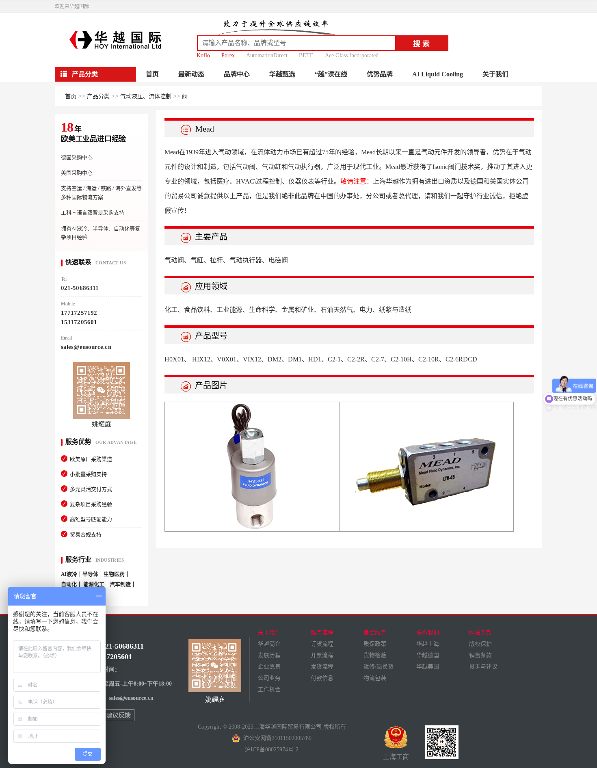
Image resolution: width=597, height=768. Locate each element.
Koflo (203, 55)
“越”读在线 (331, 74)
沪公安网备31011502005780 (275, 738)
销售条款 (480, 655)
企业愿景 (269, 667)
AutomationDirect (267, 55)
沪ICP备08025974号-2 (271, 749)
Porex (228, 55)
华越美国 (427, 667)
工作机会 (269, 689)
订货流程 (322, 644)
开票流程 (322, 655)
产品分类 (98, 96)
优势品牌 (380, 74)
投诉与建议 (483, 667)
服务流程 (322, 633)
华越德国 (427, 655)
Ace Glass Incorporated (352, 55)
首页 (152, 74)
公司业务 (269, 678)
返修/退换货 (378, 667)
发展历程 (269, 655)
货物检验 (374, 655)
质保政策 (374, 644)
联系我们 (427, 633)
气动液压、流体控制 (145, 96)
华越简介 (269, 644)
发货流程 (322, 667)
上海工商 (396, 756)
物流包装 (374, 678)
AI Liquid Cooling (437, 74)
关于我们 (495, 74)
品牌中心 (237, 74)
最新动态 (191, 74)
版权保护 (480, 644)
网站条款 (480, 633)
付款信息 (322, 678)
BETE (306, 55)
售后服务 (374, 633)
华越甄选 (282, 74)
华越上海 (427, 644)
